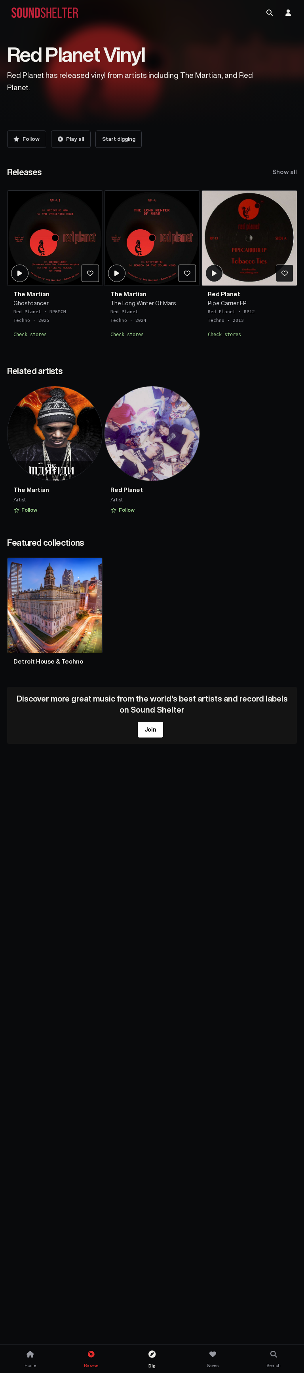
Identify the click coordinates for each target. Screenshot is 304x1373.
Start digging (118, 139)
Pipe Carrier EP (227, 303)
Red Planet (27, 311)
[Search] (269, 12)
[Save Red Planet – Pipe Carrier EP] (284, 273)
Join (150, 729)
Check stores (30, 334)
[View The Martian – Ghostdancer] (55, 238)
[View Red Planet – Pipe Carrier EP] (249, 238)
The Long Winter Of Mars (143, 303)
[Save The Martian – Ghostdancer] (90, 273)
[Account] (288, 12)
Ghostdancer (31, 303)
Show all (284, 172)
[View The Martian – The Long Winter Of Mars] (152, 238)
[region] (152, 266)
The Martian (31, 294)
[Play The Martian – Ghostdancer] (19, 273)
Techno (21, 320)
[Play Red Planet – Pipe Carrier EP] (214, 273)
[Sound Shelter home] (44, 13)
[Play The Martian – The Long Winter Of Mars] (116, 273)
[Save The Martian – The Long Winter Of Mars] (187, 273)
